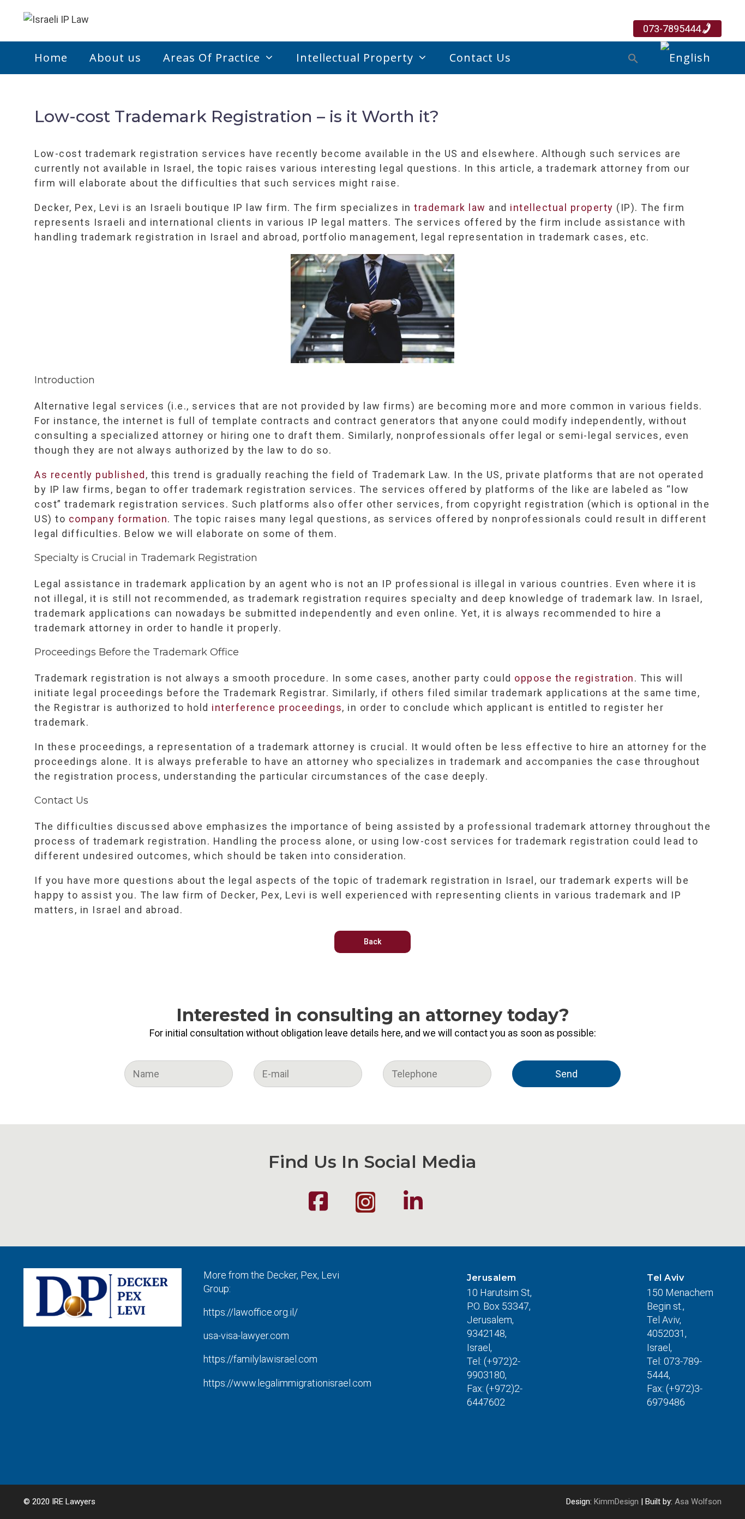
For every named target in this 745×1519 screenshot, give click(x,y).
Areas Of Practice (211, 57)
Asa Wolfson (698, 1501)
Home (51, 57)
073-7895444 (672, 28)
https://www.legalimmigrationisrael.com (287, 1383)
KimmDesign (616, 1501)
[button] (633, 60)
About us (115, 57)
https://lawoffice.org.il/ (250, 1312)
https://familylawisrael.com (260, 1359)
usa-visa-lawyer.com (246, 1335)
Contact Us (480, 57)
